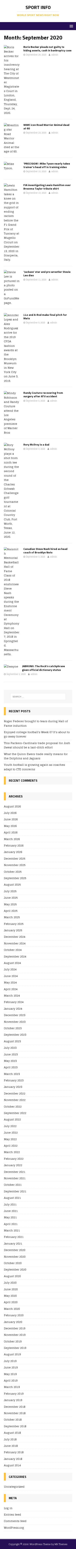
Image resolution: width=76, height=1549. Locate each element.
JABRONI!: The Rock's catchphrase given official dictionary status (43, 668)
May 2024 (10, 982)
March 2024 (12, 995)
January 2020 (13, 1321)
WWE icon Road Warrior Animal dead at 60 (46, 126)
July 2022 (10, 1126)
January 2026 (13, 851)
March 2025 (12, 917)
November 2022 (15, 1099)
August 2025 (12, 884)
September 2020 (15, 1269)
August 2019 (12, 1354)
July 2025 (10, 891)
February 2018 (14, 1452)
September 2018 (15, 1426)
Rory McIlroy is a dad (36, 444)
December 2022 (14, 1093)
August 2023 (12, 1041)
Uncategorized (14, 1487)
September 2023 (15, 1034)
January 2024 (13, 1008)
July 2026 (10, 812)
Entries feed (12, 1514)
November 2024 (15, 943)
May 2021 (10, 1217)
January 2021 (13, 1243)
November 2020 (15, 1256)
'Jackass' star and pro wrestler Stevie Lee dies (47, 273)
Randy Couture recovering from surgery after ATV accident (43, 394)
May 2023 (10, 1060)
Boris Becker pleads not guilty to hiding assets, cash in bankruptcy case (47, 48)
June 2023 (11, 1054)
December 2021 (14, 1171)
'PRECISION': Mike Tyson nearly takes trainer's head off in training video (46, 165)
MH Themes (61, 1544)
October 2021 (13, 1184)
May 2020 (10, 1295)
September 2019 (15, 1347)
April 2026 (11, 832)
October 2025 (13, 871)
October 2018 (13, 1419)
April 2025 (11, 910)
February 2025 (14, 923)
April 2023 (11, 1067)
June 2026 (11, 819)
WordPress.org (14, 1527)
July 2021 (10, 1204)
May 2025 (10, 904)
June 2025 (11, 897)
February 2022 (14, 1158)
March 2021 (12, 1230)
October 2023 (13, 1028)
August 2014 (12, 1465)
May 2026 (10, 825)
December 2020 (14, 1249)
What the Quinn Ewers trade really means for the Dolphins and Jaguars (36, 756)
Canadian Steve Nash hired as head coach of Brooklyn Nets (45, 550)
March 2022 (12, 1152)
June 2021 (11, 1210)
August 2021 (12, 1197)
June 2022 (11, 1132)
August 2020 (12, 1276)
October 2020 (13, 1263)
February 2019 (14, 1393)
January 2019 (13, 1400)
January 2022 (13, 1165)
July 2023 (10, 1047)
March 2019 (12, 1386)
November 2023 (15, 1021)
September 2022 (15, 1113)
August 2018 (12, 1432)
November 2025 (15, 865)
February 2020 (14, 1315)
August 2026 (12, 806)
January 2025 (13, 930)
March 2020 (12, 1308)
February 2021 (14, 1236)
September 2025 (15, 878)
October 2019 (13, 1341)
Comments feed (15, 1521)
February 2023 (14, 1080)
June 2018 (11, 1445)
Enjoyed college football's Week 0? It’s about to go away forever (37, 734)
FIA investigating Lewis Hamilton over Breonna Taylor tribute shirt (47, 187)
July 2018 (10, 1439)
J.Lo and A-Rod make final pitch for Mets (45, 316)
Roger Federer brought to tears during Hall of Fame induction (36, 723)
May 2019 (10, 1374)
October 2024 (13, 949)
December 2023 (14, 1015)
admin (54, 55)
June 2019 (11, 1367)
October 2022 (13, 1106)
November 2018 (15, 1413)
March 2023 (12, 1073)
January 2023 (13, 1086)
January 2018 (13, 1458)
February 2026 (14, 845)
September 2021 (15, 1191)
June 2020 (11, 1289)
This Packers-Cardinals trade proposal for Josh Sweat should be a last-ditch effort (37, 745)
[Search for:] (38, 696)
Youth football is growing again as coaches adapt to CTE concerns (34, 766)
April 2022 (11, 1145)
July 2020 (10, 1282)
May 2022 (10, 1139)
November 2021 (15, 1178)
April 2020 (11, 1302)
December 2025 (14, 858)
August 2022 (12, 1119)
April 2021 (11, 1223)
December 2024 (14, 936)
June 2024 (11, 976)
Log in (8, 1508)
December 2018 (14, 1406)
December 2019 (14, 1328)
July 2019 (10, 1360)
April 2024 (11, 989)
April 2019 (11, 1380)
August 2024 (12, 962)
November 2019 (15, 1334)
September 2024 (15, 956)
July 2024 (10, 969)
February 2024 (14, 1002)
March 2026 (12, 839)
